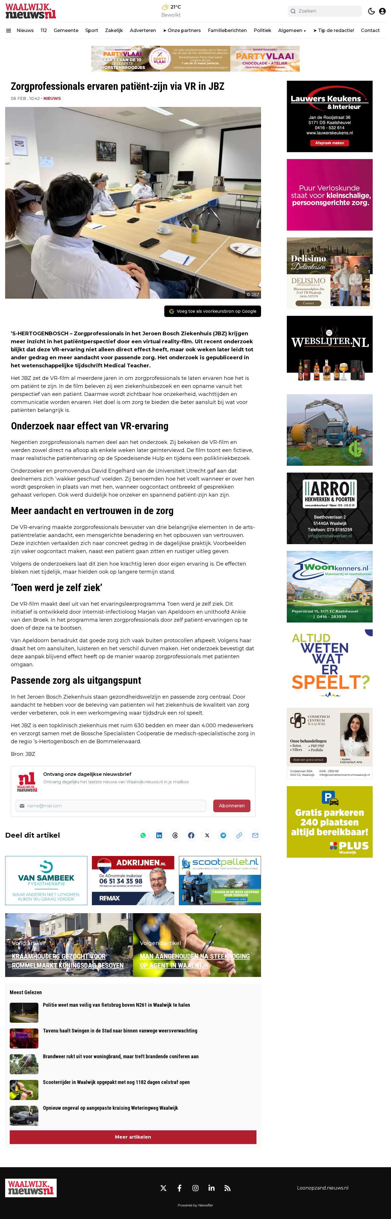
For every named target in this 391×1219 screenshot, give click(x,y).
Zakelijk (114, 30)
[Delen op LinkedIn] (159, 835)
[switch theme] (372, 11)
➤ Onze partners (182, 30)
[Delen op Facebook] (191, 835)
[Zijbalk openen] (8, 30)
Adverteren (143, 30)
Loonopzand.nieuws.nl (323, 1188)
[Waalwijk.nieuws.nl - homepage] (31, 11)
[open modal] (382, 11)
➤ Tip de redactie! (333, 30)
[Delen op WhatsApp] (143, 835)
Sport (91, 30)
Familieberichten (227, 30)
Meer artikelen (133, 1137)
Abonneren (232, 805)
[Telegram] (223, 835)
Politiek (262, 30)
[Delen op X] (207, 835)
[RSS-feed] (227, 1188)
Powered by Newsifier (195, 1205)
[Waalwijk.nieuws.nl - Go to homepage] (31, 1188)
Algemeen (290, 30)
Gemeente (66, 30)
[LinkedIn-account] (211, 1188)
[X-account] (163, 1188)
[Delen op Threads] (175, 835)
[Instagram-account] (195, 1188)
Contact (370, 30)
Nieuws (25, 30)
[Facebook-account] (179, 1188)
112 (44, 30)
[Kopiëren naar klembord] (239, 835)
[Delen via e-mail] (255, 835)
